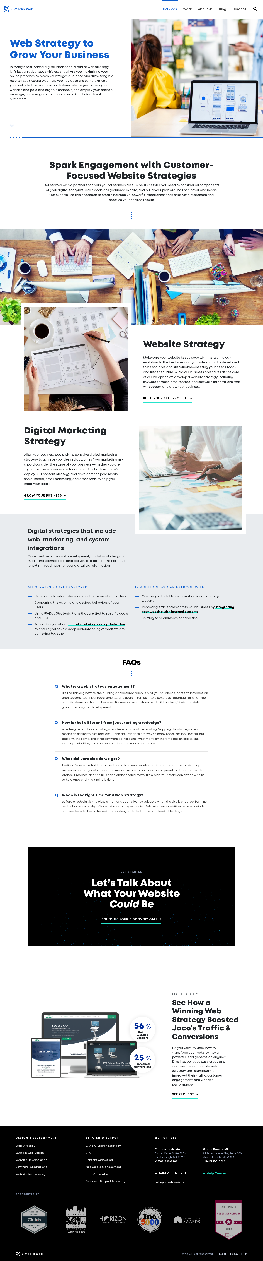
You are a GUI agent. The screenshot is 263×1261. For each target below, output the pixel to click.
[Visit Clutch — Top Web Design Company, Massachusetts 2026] (34, 1219)
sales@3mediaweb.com (170, 1182)
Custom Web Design (30, 1153)
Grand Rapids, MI (215, 1149)
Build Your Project (170, 1173)
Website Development (31, 1160)
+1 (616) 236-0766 (214, 1161)
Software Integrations (31, 1167)
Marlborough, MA (167, 1149)
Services (170, 9)
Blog (222, 9)
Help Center (214, 1173)
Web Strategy (25, 1146)
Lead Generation (97, 1174)
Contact (239, 9)
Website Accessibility (31, 1174)
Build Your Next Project (167, 398)
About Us (205, 9)
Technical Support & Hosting (105, 1181)
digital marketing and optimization (96, 624)
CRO (88, 1153)
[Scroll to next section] (12, 124)
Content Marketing (99, 1160)
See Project (185, 1094)
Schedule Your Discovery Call (131, 919)
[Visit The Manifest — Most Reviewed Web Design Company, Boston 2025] (228, 1220)
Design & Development (36, 1138)
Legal (222, 1254)
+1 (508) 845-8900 (166, 1161)
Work (187, 9)
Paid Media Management (103, 1167)
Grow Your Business (45, 495)
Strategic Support (103, 1138)
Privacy (233, 1254)
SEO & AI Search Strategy (103, 1146)
